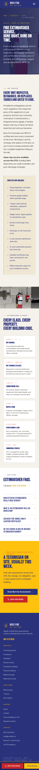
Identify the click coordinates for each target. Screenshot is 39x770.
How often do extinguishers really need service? (19, 499)
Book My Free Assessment (20, 592)
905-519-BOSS (19, 486)
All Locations (7, 698)
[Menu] (34, 3)
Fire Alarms (7, 654)
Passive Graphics (9, 671)
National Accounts (9, 679)
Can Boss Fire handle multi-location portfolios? (19, 520)
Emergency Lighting (10, 666)
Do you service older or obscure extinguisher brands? (19, 530)
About (5, 709)
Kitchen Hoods (8, 662)
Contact (6, 713)
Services (14, 15)
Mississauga (7, 690)
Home (5, 15)
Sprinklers (7, 658)
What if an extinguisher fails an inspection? (19, 509)
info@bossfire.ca (9, 736)
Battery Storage (9, 675)
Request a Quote (9, 721)
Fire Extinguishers (9, 650)
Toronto (6, 694)
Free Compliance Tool (11, 717)
